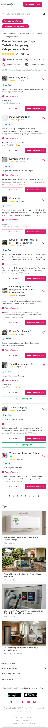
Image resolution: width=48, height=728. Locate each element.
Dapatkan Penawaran (35, 108)
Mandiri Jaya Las (17, 77)
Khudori (13, 198)
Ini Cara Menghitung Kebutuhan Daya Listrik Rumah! (21, 649)
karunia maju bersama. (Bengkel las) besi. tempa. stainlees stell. (22, 289)
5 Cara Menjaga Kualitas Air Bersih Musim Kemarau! (23, 575)
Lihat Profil (12, 108)
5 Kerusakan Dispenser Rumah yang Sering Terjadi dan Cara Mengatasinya (23, 612)
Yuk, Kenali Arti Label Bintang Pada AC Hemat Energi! (21, 538)
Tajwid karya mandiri (19, 364)
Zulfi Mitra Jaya (16, 407)
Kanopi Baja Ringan (19, 331)
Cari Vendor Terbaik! (33, 4)
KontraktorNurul (17, 159)
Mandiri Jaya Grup (18, 117)
